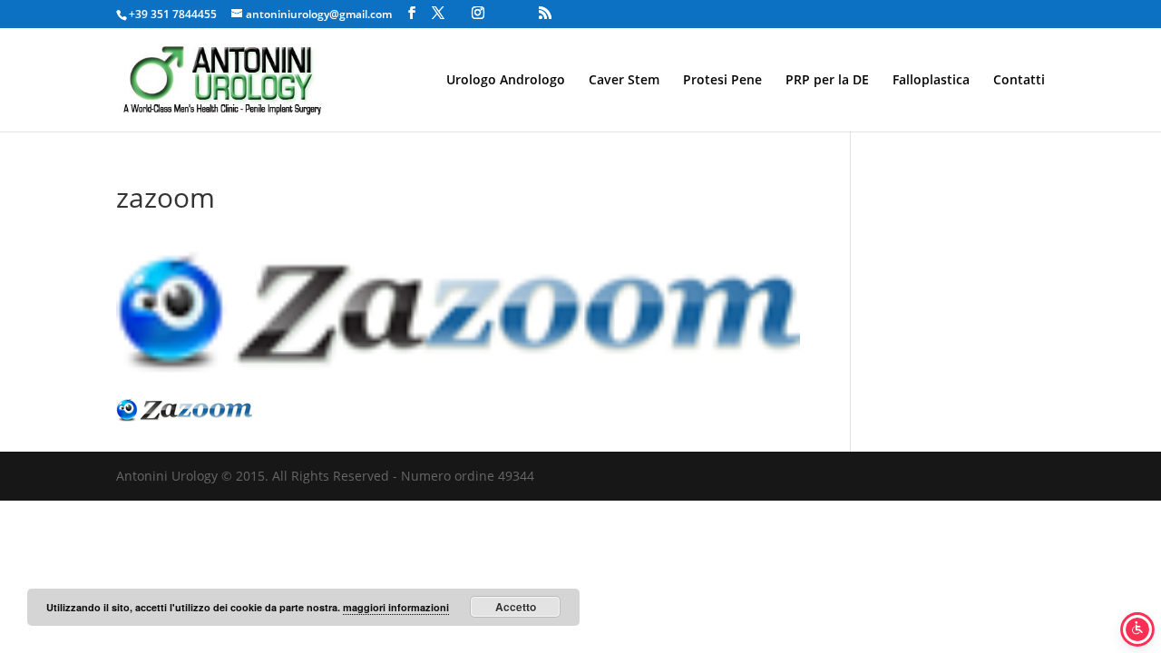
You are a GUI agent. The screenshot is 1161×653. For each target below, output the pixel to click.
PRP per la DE (827, 80)
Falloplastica (931, 80)
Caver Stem (624, 80)
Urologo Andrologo (505, 80)
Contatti (1019, 80)
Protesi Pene (722, 80)
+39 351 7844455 (173, 14)
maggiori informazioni (396, 607)
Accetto (515, 607)
